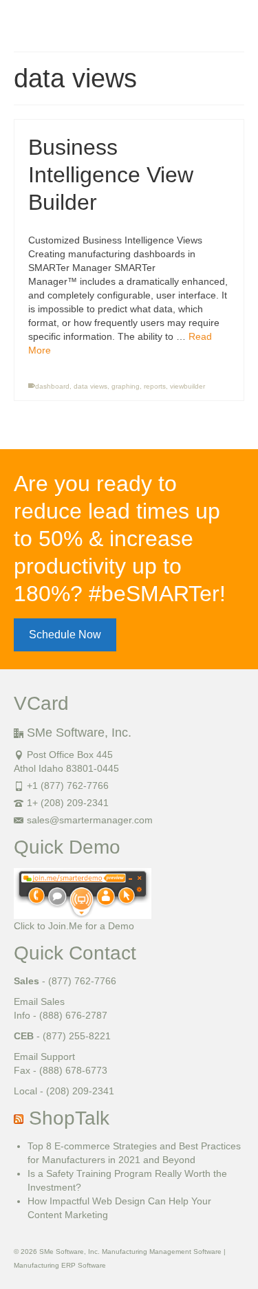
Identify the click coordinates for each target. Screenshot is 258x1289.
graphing (125, 386)
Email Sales (39, 1001)
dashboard (52, 386)
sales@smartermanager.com (90, 819)
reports (155, 386)
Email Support (44, 1056)
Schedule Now (65, 634)
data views (90, 386)
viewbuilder (187, 386)
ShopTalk (69, 1118)
